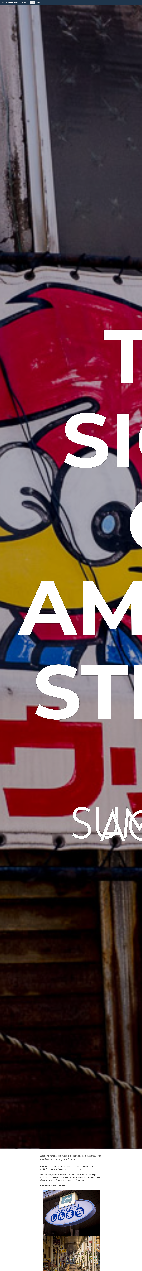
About (38, 2)
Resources (26, 2)
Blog (33, 2)
